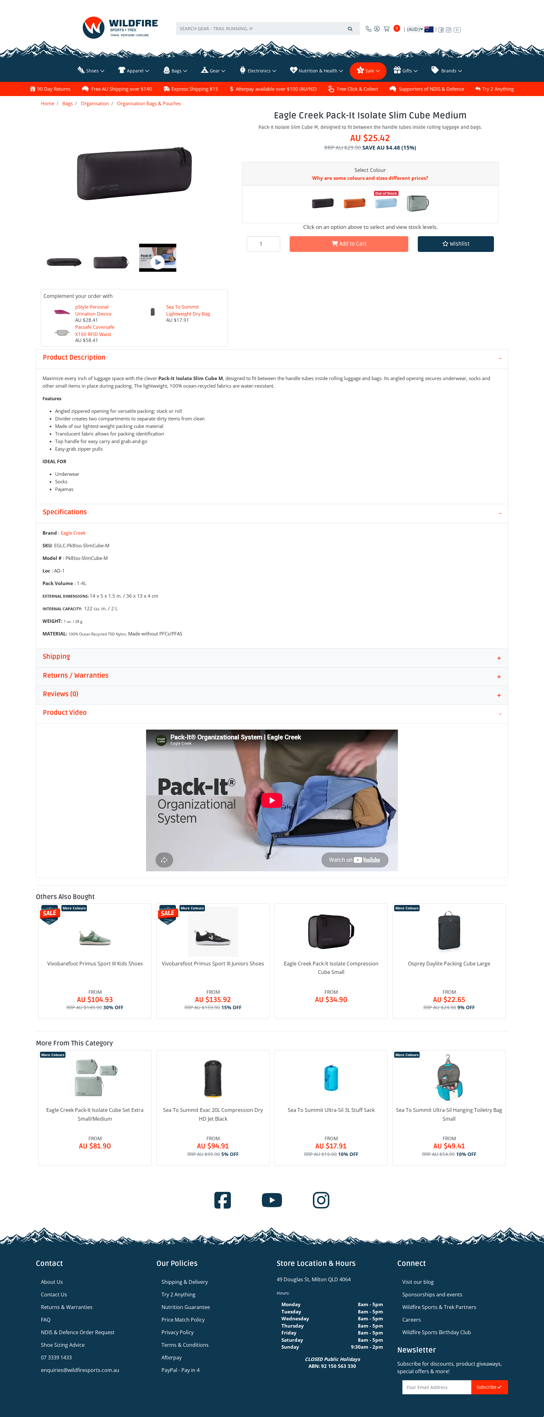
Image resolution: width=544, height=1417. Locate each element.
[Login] (377, 28)
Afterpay (172, 1357)
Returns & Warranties (67, 1307)
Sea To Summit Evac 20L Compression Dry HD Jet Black (213, 1114)
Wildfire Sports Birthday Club (436, 1332)
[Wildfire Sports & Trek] (120, 27)
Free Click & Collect (357, 89)
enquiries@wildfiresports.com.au (80, 1370)
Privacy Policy (178, 1332)
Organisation (95, 103)
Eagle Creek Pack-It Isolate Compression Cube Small (331, 968)
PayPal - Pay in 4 (181, 1370)
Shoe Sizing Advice (63, 1344)
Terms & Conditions (185, 1344)
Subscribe (487, 1387)
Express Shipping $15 (195, 89)
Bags (67, 103)
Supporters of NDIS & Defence (431, 89)
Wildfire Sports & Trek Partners (439, 1307)
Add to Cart (352, 244)
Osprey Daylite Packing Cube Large (449, 963)
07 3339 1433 (56, 1357)
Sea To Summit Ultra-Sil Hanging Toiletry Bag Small (449, 1114)
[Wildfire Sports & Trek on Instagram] (448, 28)
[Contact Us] (369, 28)
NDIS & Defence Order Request (78, 1332)
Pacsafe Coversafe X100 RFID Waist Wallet (94, 334)
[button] (456, 244)
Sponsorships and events (432, 1294)
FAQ (45, 1319)
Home (47, 103)
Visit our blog (418, 1281)
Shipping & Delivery (185, 1281)
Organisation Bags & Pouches (149, 103)
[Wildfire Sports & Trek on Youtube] (457, 28)
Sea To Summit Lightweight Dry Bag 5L (188, 314)
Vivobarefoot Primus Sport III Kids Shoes (95, 963)
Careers (411, 1319)
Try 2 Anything (498, 89)
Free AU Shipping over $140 (121, 89)
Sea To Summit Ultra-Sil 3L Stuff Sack (331, 1110)
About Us (52, 1281)
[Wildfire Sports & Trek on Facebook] (441, 28)
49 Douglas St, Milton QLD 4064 (314, 1279)
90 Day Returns (54, 89)
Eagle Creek (73, 533)
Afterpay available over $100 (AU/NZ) (276, 89)
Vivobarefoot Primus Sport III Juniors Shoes (213, 963)
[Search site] (350, 28)
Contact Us (54, 1294)
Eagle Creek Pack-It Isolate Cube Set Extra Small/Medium (95, 1114)
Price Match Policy (183, 1319)
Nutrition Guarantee (186, 1307)
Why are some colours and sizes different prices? (370, 178)
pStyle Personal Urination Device (93, 310)
